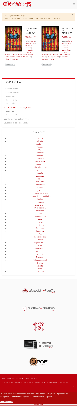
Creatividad (40, 164)
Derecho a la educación (40, 167)
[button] (74, 4)
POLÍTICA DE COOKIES (31, 378)
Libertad (13, 57)
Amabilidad (40, 144)
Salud (40, 245)
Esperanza (40, 176)
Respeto (40, 240)
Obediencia (40, 225)
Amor (33, 43)
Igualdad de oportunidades (13, 54)
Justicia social (40, 216)
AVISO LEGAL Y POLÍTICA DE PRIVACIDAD (13, 378)
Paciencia (19, 57)
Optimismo (40, 228)
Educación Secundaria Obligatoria (17, 107)
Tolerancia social (40, 260)
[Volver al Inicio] (17, 4)
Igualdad (40, 190)
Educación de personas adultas (16, 123)
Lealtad (7, 57)
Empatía (40, 173)
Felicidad (28, 48)
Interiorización (40, 208)
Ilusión (25, 54)
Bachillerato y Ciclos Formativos (30, 36)
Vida (40, 269)
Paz (40, 234)
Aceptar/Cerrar (38, 404)
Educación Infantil (11, 89)
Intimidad (40, 211)
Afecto (40, 138)
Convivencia (40, 161)
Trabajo (40, 263)
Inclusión (30, 54)
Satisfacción (27, 57)
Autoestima (40, 153)
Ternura (40, 254)
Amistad (28, 43)
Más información (6, 402)
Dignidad (40, 170)
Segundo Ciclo (11, 100)
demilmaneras (64, 382)
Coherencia (40, 156)
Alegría (33, 41)
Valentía (40, 266)
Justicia (40, 214)
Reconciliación (40, 237)
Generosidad (29, 50)
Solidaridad (40, 251)
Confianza (28, 45)
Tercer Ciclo (10, 103)
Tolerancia (8, 59)
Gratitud (28, 52)
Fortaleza (40, 182)
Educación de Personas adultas (66, 36)
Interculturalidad (40, 205)
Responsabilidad (40, 243)
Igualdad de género (40, 193)
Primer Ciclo (10, 97)
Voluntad (15, 59)
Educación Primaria (11, 93)
